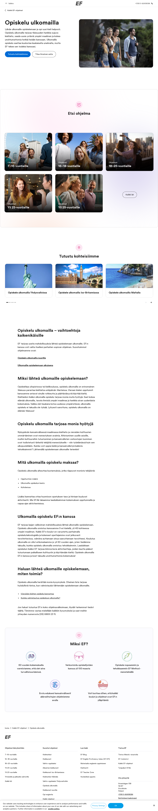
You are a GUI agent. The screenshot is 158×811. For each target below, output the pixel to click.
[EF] (79, 3)
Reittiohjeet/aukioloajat (127, 798)
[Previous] (146, 302)
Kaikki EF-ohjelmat (15, 10)
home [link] (7, 728)
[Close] (154, 805)
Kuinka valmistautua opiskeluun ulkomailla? (40, 598)
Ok (116, 806)
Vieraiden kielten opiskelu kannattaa (37, 594)
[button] (10, 3)
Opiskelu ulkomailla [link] (37, 728)
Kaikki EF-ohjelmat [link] (19, 728)
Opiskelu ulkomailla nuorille (32, 358)
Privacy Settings (98, 806)
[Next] (151, 302)
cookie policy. (54, 809)
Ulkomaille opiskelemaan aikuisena (35, 365)
